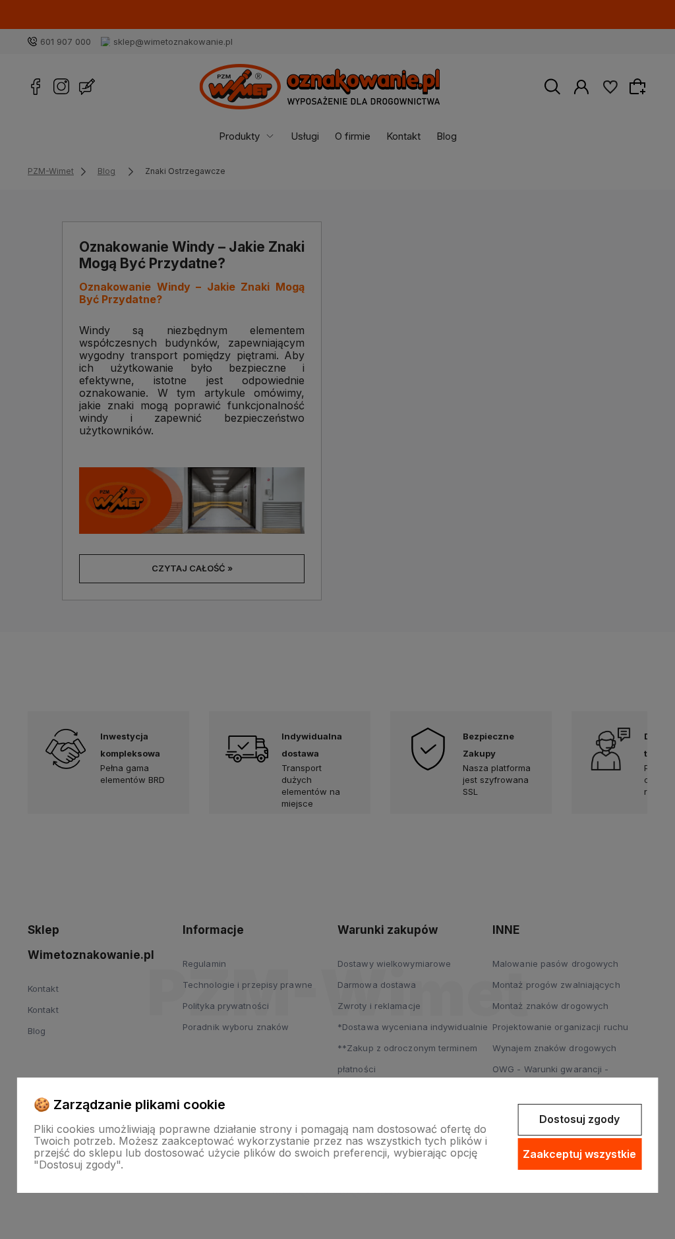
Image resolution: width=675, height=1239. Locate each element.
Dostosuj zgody (579, 1119)
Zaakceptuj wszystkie (579, 1154)
